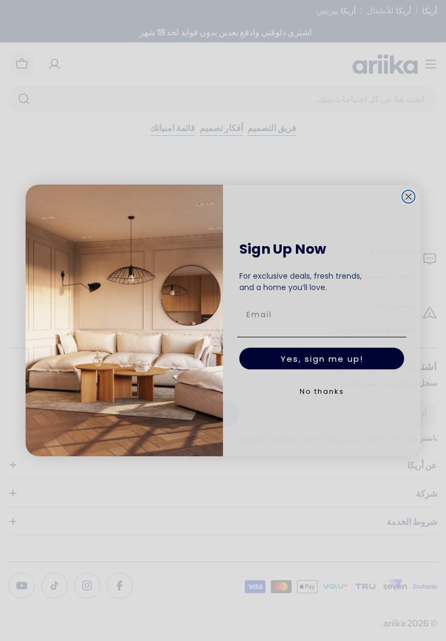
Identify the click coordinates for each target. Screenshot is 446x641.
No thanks (322, 391)
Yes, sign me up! (322, 359)
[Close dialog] (408, 196)
